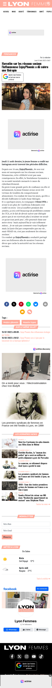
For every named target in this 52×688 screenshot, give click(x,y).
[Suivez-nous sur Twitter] (18, 658)
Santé (41, 11)
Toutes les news (42, 504)
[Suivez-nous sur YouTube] (33, 658)
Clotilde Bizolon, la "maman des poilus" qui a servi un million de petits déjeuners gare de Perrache (33, 455)
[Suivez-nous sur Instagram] (26, 658)
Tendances (9, 54)
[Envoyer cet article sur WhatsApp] (28, 304)
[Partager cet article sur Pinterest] (21, 304)
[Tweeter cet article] (13, 304)
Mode (14, 11)
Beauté (21, 11)
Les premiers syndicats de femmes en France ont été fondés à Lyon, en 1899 (34, 476)
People (20, 493)
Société (21, 439)
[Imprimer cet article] (45, 304)
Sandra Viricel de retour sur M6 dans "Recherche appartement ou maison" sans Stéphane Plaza (33, 498)
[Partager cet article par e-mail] (22, 311)
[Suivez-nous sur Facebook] (26, 609)
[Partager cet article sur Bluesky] (35, 304)
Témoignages (31, 11)
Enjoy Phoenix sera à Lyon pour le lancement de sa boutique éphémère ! (23, 339)
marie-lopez (30, 322)
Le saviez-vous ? (24, 450)
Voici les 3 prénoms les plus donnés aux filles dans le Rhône (33, 443)
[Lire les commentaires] (29, 311)
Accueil (6, 11)
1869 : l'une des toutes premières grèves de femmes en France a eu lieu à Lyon (33, 487)
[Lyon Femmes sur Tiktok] (40, 658)
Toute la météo (42, 578)
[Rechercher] (48, 3)
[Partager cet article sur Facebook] (6, 304)
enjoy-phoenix (11, 322)
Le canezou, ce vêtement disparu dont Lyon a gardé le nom (32, 464)
